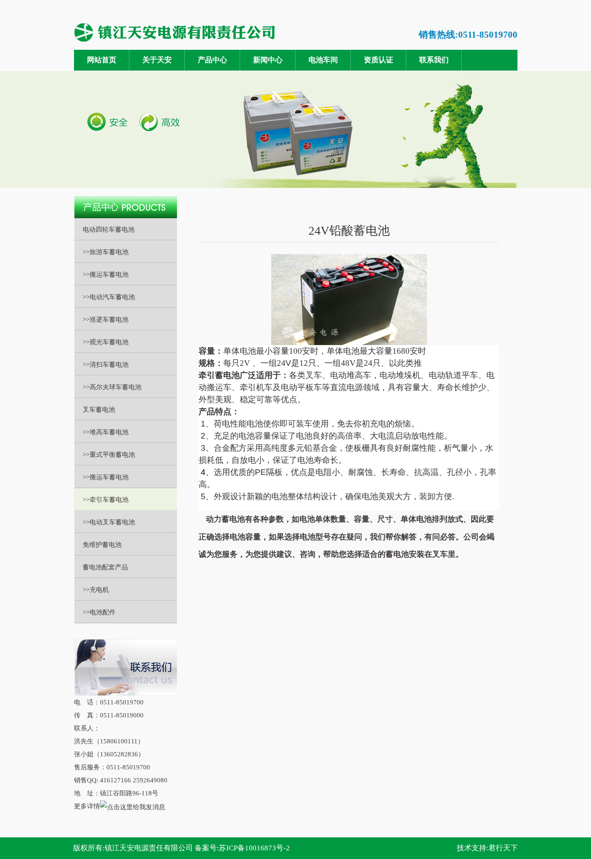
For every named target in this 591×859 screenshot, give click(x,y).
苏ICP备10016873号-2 (254, 848)
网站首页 (101, 60)
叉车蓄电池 (99, 409)
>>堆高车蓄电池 (105, 432)
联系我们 (434, 60)
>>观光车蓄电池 (105, 342)
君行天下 (503, 848)
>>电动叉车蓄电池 (109, 522)
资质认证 (378, 60)
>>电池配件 (99, 612)
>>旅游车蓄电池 (105, 252)
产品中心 (212, 60)
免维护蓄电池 (102, 544)
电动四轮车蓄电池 (109, 229)
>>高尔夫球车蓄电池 (112, 387)
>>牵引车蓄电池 (105, 499)
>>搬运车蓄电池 (105, 274)
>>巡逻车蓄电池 (105, 319)
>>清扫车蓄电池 (105, 364)
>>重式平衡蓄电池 (109, 454)
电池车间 (323, 60)
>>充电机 (96, 589)
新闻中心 (268, 60)
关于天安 (157, 60)
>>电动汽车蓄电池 (109, 297)
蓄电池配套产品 (105, 567)
